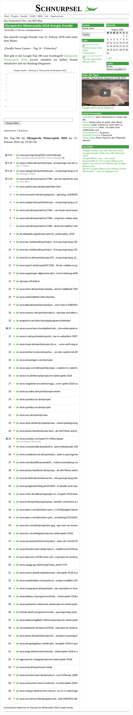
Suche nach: (88, 28)
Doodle (24, 16)
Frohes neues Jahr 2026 (92, 49)
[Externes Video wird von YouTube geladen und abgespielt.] (105, 92)
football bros (89, 117)
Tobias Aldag (89, 137)
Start (6, 16)
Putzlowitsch (89, 53)
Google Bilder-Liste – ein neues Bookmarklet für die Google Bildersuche (103, 159)
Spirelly (86, 124)
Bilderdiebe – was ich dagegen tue (100, 171)
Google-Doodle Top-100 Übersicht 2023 (103, 150)
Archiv (109, 66)
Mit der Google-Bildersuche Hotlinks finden (104, 168)
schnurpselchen (91, 127)
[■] (17, 155)
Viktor (85, 122)
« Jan (109, 58)
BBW (40, 16)
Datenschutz (56, 16)
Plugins (14, 16)
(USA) (33, 16)
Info (46, 16)
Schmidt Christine (92, 135)
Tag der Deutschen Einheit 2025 (92, 60)
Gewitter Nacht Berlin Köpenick (98, 107)
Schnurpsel (59, 8)
